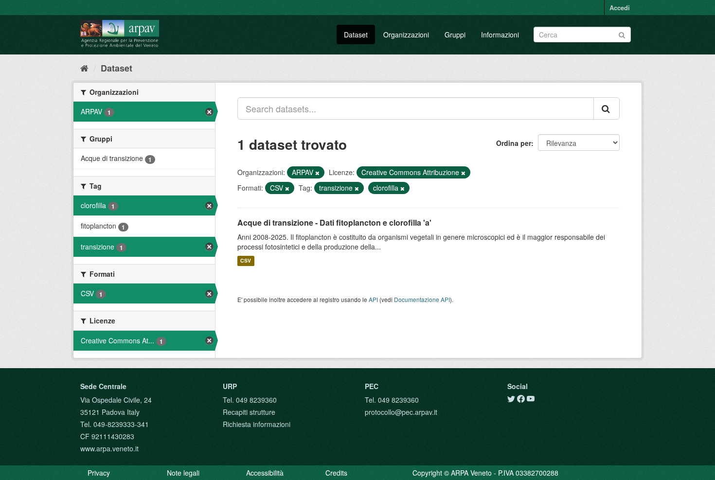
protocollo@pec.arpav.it (401, 412)
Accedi (619, 7)
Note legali (183, 473)
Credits (336, 473)
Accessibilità (265, 473)
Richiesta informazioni (256, 424)
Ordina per (513, 143)
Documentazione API (422, 299)
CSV (245, 261)
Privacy (99, 473)
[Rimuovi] (317, 173)
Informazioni (500, 34)
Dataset (356, 34)
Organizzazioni (406, 34)
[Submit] (622, 34)
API (373, 299)
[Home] (84, 67)
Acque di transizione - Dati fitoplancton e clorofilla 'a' (334, 222)
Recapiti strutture (249, 412)
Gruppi (455, 34)
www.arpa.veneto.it (109, 448)
